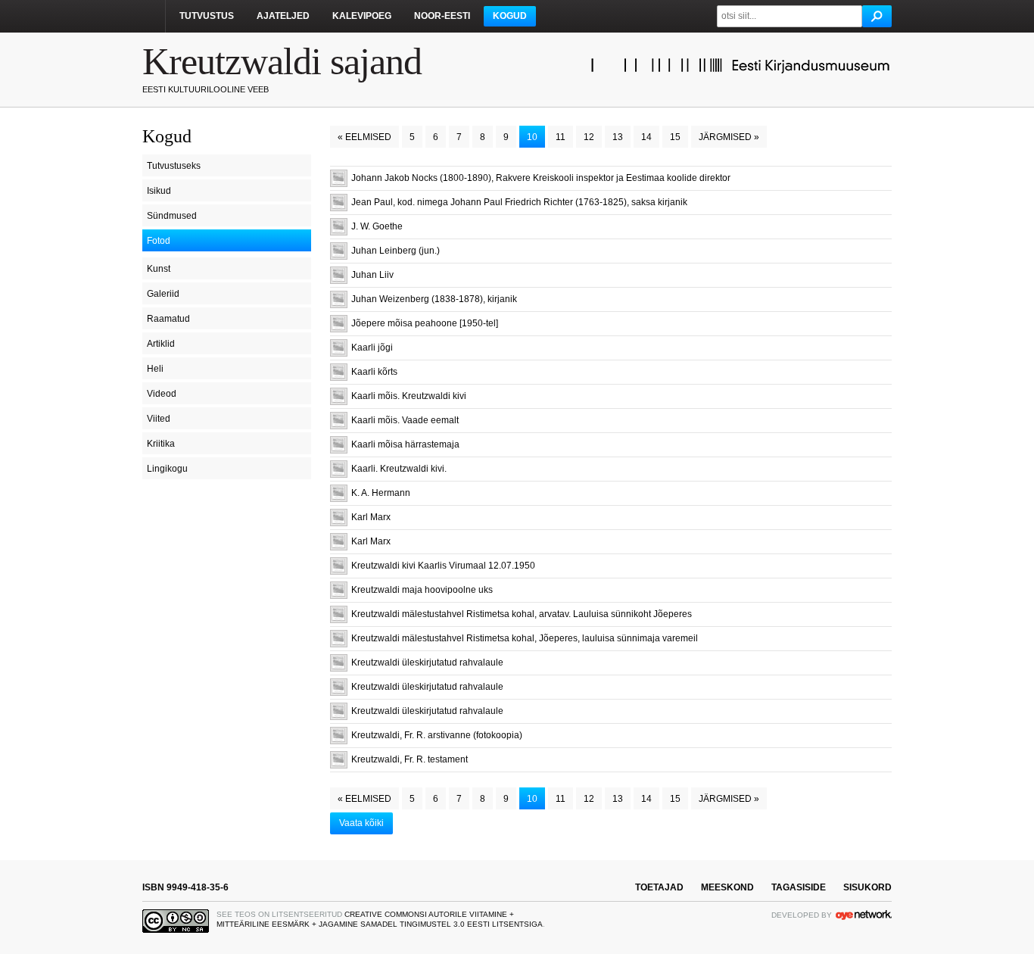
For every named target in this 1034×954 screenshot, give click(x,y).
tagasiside (798, 887)
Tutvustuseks (174, 166)
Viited (158, 418)
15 (675, 137)
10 (532, 137)
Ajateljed (283, 16)
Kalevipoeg (361, 16)
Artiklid (161, 343)
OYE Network (864, 914)
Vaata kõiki (361, 823)
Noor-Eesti (442, 16)
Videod (161, 393)
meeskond (727, 887)
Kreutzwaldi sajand (282, 61)
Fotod (158, 240)
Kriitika (161, 443)
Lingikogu (167, 468)
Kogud (510, 16)
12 (589, 137)
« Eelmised (364, 137)
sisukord (867, 887)
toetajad (659, 887)
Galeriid (163, 293)
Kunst (158, 268)
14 (646, 137)
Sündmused (172, 215)
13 (617, 137)
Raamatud (168, 318)
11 (560, 137)
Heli (155, 368)
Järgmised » (729, 137)
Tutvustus (206, 16)
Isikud (159, 191)
